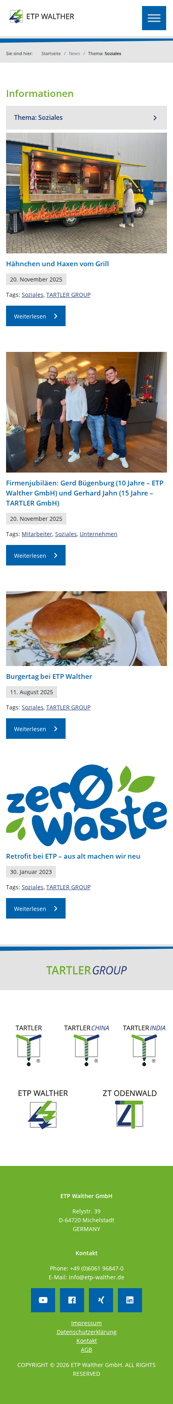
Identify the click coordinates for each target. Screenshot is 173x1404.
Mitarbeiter (37, 534)
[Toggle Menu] (154, 18)
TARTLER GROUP (68, 294)
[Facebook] (72, 1300)
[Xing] (101, 1300)
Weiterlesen (30, 316)
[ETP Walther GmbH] (42, 22)
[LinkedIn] (130, 1300)
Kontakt (86, 1340)
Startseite (51, 53)
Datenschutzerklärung (87, 1332)
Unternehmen (98, 534)
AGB (86, 1349)
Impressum (86, 1323)
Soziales (32, 294)
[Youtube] (43, 1300)
